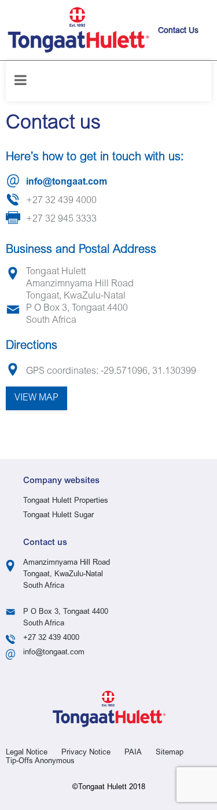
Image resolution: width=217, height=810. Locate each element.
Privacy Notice (86, 753)
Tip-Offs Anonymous (40, 761)
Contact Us (178, 31)
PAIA (133, 753)
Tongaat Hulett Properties (65, 501)
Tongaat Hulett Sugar (58, 516)
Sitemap (169, 753)
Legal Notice (26, 753)
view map (36, 398)
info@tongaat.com (66, 182)
